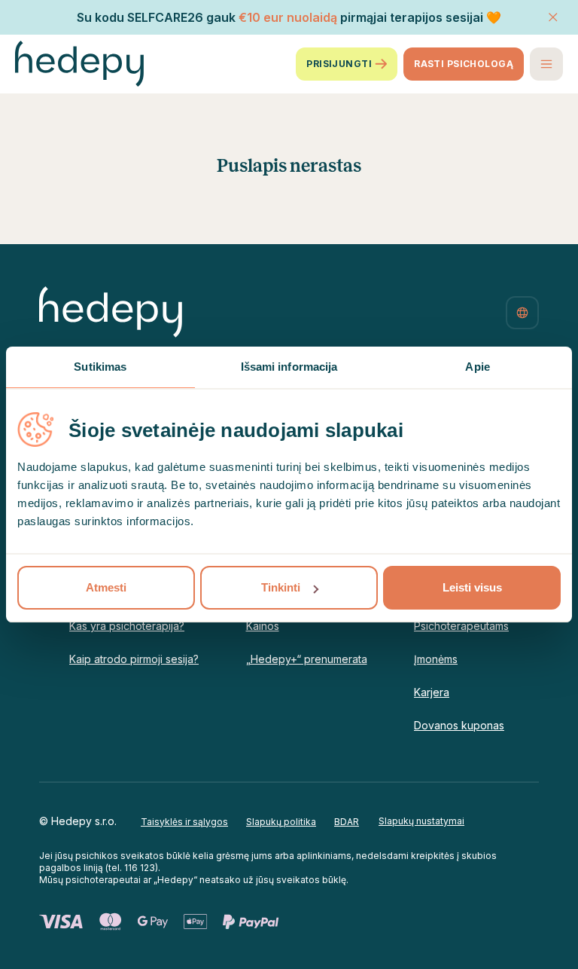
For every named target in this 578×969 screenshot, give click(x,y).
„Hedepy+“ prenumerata (306, 659)
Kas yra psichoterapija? (126, 625)
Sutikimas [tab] (100, 366)
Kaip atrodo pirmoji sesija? (134, 659)
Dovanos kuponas (459, 725)
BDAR (346, 821)
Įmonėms (436, 659)
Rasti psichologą (463, 63)
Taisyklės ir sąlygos (184, 821)
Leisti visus (472, 587)
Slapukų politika (281, 821)
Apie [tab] (477, 366)
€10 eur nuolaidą (288, 17)
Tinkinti (280, 587)
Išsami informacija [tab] (289, 366)
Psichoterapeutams (461, 625)
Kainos (262, 625)
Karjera (431, 692)
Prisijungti (339, 63)
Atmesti (106, 587)
